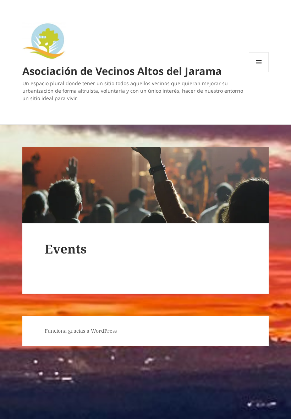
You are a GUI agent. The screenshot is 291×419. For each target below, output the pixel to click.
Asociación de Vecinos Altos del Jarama (122, 71)
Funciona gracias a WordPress (81, 330)
